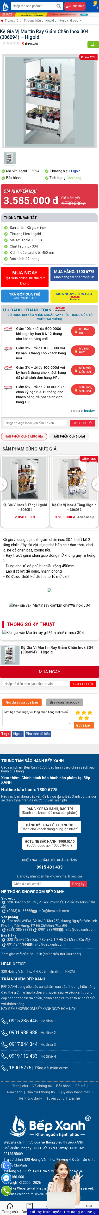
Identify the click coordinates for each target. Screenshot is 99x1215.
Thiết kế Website (17, 1188)
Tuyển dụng (55, 1098)
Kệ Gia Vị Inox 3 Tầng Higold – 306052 (74, 507)
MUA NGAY (49, 671)
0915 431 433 (49, 867)
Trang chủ (11, 20)
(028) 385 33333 (19, 929)
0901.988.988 (48, 929)
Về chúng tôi (42, 1086)
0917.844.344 (22, 1044)
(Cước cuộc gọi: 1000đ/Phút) (49, 843)
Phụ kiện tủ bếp (38, 734)
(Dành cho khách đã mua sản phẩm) (49, 811)
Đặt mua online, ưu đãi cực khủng (24, 277)
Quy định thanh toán (75, 1092)
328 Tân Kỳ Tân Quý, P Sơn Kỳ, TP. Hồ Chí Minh (48, 940)
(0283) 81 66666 (19, 911)
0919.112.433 (22, 1056)
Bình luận (30, 43)
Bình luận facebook (64, 702)
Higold (49, 20)
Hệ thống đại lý (30, 1098)
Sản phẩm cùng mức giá (24, 436)
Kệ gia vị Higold (68, 20)
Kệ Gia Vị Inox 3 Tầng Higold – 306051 (25, 507)
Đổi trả (80, 1086)
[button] (4, 484)
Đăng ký (78, 884)
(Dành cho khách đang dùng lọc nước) (49, 827)
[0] (95, 6)
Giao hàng (14, 1092)
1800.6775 (19, 1068)
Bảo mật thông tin (41, 1092)
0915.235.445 (22, 1021)
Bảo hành (63, 1086)
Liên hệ (74, 1098)
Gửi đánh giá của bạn (22, 702)
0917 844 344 (17, 944)
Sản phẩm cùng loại (69, 436)
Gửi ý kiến (84, 725)
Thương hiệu (32, 20)
